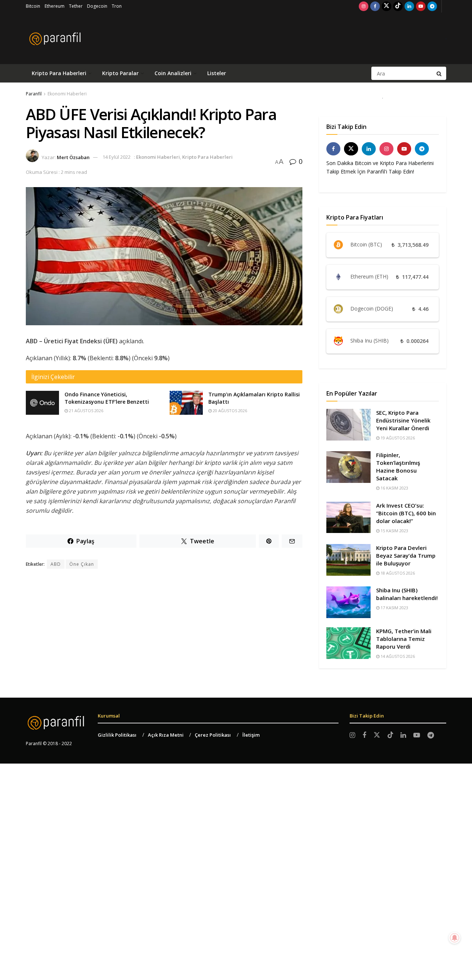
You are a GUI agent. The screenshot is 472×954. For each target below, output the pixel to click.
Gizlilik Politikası (117, 735)
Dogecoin (97, 6)
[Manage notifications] (455, 938)
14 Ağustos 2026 (397, 656)
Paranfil (34, 94)
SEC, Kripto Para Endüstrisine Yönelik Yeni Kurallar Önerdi (403, 420)
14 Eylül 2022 (117, 157)
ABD (56, 564)
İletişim (251, 735)
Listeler (216, 73)
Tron (117, 6)
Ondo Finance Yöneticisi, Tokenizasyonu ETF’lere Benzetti (107, 398)
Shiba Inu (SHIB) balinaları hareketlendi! (407, 593)
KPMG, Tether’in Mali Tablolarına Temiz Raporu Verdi (403, 638)
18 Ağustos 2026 (397, 573)
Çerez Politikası (213, 735)
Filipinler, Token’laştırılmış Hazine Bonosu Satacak (398, 466)
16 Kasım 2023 (393, 488)
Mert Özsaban (73, 157)
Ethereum (55, 6)
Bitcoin (33, 6)
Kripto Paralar (120, 73)
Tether (76, 6)
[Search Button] (439, 73)
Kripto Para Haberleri (59, 73)
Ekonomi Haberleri (67, 94)
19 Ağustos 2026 (397, 438)
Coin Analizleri (173, 73)
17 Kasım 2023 (393, 607)
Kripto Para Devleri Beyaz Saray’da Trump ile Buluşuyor (405, 555)
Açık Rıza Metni (166, 735)
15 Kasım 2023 (393, 530)
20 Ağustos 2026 (229, 410)
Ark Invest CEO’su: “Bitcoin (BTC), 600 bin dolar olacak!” (406, 513)
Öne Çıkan (81, 564)
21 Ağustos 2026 (85, 410)
